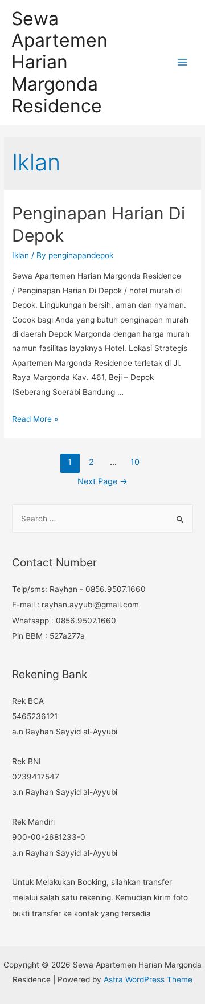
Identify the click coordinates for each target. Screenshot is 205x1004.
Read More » (35, 418)
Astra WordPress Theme (148, 979)
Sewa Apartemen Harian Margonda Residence (59, 62)
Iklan (20, 255)
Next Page (102, 481)
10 (135, 462)
